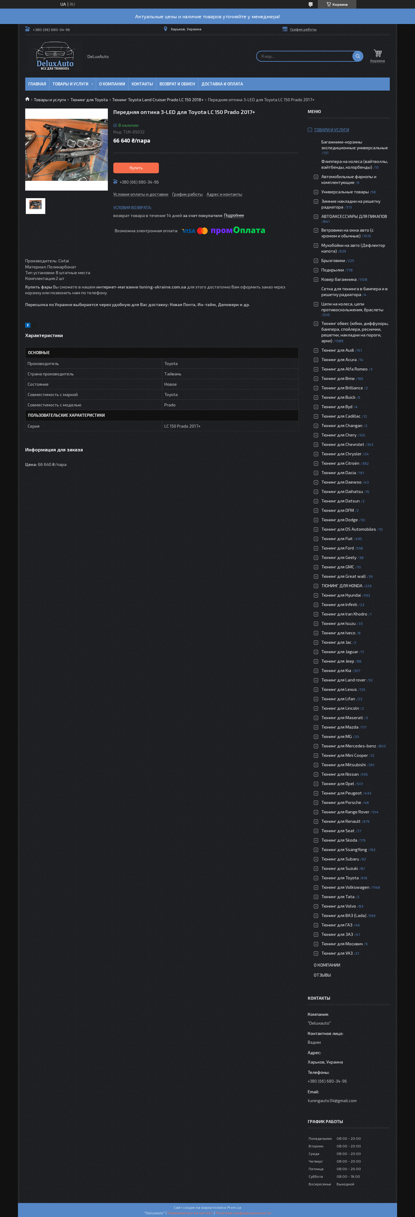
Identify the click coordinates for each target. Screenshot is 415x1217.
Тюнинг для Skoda (339, 840)
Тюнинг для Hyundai (341, 595)
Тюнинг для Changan (341, 425)
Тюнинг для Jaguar (339, 651)
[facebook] (27, 326)
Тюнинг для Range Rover (345, 811)
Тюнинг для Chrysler (341, 453)
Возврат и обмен (177, 83)
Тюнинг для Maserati (342, 717)
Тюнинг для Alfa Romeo (344, 368)
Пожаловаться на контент (190, 1213)
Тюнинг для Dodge (339, 519)
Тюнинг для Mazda (339, 726)
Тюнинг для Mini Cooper (344, 755)
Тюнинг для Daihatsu (342, 491)
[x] (34, 326)
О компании (112, 83)
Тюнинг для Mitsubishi (343, 764)
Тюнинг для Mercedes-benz (348, 745)
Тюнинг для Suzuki (339, 868)
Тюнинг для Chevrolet (342, 444)
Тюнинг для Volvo (338, 905)
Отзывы (322, 974)
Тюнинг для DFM (337, 510)
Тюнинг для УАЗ (337, 953)
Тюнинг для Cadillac (341, 416)
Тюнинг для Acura (339, 359)
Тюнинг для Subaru (340, 858)
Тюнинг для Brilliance (342, 387)
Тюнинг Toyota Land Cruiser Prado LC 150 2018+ (158, 99)
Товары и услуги (70, 83)
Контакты (142, 83)
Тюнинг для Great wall (343, 576)
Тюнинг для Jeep (337, 661)
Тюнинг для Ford (337, 547)
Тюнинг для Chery (338, 434)
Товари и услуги (331, 129)
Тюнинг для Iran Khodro (344, 613)
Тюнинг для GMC (337, 566)
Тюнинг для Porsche (341, 802)
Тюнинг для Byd (336, 406)
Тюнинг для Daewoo (341, 481)
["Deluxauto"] (55, 56)
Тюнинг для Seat (338, 830)
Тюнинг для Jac (336, 642)
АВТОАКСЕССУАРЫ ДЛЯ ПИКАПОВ (354, 216)
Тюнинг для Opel (337, 783)
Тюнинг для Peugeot (341, 792)
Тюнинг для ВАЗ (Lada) (343, 915)
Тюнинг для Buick (338, 397)
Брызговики (333, 260)
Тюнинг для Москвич (342, 943)
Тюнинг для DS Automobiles (348, 529)
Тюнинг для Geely (338, 557)
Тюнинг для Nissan (340, 774)
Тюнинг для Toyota (89, 99)
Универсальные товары (345, 191)
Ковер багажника (339, 279)
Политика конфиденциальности (243, 1213)
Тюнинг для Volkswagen (345, 887)
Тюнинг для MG (336, 736)
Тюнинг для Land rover (343, 679)
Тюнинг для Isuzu (338, 623)
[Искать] (357, 56)
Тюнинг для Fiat (337, 538)
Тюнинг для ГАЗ (336, 924)
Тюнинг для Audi (337, 350)
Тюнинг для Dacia (338, 472)
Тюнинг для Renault (341, 821)
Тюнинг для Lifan (338, 698)
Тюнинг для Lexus (339, 689)
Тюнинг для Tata (338, 896)
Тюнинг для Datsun (340, 500)
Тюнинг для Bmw (338, 378)
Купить (136, 167)
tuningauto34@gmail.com (332, 1100)
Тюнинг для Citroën (340, 463)
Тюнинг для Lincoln (340, 708)
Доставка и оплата (222, 83)
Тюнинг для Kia (336, 670)
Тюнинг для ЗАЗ (337, 934)
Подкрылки (332, 269)
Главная (37, 83)
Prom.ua (234, 1207)
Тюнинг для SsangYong (344, 849)
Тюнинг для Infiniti (339, 604)
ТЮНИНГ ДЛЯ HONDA (341, 585)
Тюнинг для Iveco (338, 632)
